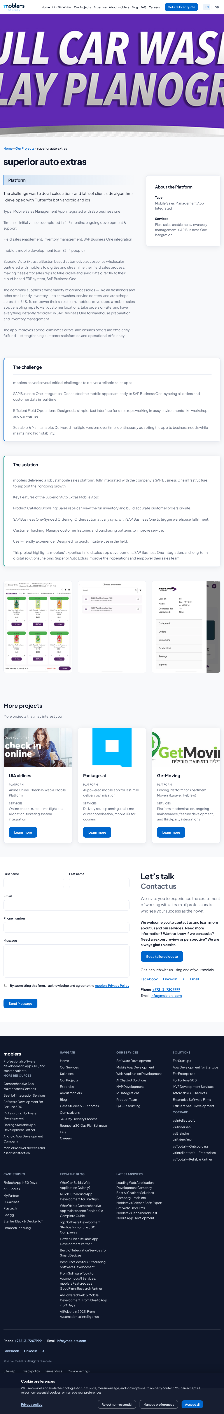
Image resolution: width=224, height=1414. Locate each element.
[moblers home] (14, 7)
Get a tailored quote (181, 7)
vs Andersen (182, 1127)
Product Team (126, 1099)
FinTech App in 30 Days (20, 1182)
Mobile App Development (135, 1067)
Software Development (133, 1061)
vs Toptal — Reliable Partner (192, 1159)
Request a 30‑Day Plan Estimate (83, 1125)
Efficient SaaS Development (193, 1106)
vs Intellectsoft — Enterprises (194, 1153)
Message (10, 940)
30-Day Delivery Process (78, 1119)
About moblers (119, 7)
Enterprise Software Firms (192, 1099)
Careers (154, 7)
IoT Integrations (127, 1093)
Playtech (10, 1208)
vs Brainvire (181, 1133)
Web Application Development (139, 1073)
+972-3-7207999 (166, 989)
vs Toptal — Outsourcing (190, 1146)
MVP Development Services (193, 1086)
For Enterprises (184, 1073)
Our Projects (82, 7)
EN (207, 7)
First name (11, 874)
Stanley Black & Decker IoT (23, 1221)
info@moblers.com (166, 995)
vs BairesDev (182, 1140)
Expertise (100, 7)
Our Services (61, 7)
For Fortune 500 (185, 1080)
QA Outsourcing (128, 1106)
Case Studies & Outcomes (79, 1106)
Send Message (20, 1003)
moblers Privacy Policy (112, 985)
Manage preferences (159, 1404)
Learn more (23, 832)
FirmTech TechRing (17, 1228)
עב (217, 7)
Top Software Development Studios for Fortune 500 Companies (80, 1227)
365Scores (12, 1189)
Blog (135, 7)
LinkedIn (170, 979)
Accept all (192, 1404)
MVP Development (130, 1086)
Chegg (9, 1215)
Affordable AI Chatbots (190, 1093)
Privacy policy (30, 1371)
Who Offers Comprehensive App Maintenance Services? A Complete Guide (81, 1211)
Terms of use (53, 1371)
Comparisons (70, 1112)
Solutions (67, 1073)
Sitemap (9, 1371)
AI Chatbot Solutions (131, 1080)
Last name (76, 874)
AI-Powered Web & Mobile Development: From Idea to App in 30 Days (83, 1300)
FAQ (143, 7)
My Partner (11, 1195)
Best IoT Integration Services (25, 1095)
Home (46, 7)
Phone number (14, 918)
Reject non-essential (117, 1404)
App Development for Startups (195, 1067)
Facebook (149, 979)
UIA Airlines (11, 1202)
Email (8, 896)
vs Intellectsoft (184, 1120)
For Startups (182, 1061)
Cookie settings (79, 1371)
